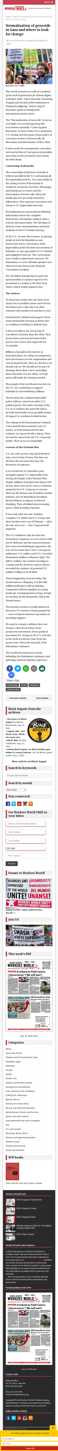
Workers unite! (13, 1141)
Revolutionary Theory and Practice (22, 1112)
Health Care (11, 1078)
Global (9, 1074)
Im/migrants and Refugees (18, 1087)
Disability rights (13, 1061)
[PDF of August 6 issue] (10, 1222)
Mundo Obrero (13, 1099)
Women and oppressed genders (20, 1137)
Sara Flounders (17, 40)
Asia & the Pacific (14, 1053)
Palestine (34, 685)
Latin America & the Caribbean (20, 1091)
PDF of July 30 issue (25, 1234)
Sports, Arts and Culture (17, 1116)
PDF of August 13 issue (26, 1208)
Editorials (10, 1065)
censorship (12, 685)
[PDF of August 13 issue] (10, 1213)
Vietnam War (13, 689)
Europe (9, 1070)
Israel (23, 685)
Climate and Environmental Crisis (22, 1057)
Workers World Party (15, 1146)
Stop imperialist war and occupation (23, 1120)
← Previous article (16, 698)
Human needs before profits (19, 1082)
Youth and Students (15, 1150)
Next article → (43, 698)
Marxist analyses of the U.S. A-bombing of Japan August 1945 (33, 1227)
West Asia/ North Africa (17, 1133)
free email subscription (33, 1260)
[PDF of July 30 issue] (10, 1239)
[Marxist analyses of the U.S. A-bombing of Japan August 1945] (10, 1230)
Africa (8, 1049)
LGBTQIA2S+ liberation (16, 1095)
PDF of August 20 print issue (29, 1200)
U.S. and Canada (13, 1129)
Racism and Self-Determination (20, 1108)
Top (7, 1124)
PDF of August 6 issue (26, 1217)
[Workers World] (29, 9)
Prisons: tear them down (17, 1103)
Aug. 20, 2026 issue (29, 1036)
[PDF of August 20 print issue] (10, 1204)
